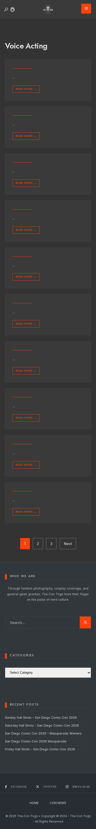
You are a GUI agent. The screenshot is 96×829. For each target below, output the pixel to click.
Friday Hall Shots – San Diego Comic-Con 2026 (40, 749)
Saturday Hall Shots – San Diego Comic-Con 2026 (42, 725)
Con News (58, 803)
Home (34, 803)
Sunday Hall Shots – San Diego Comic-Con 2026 (41, 717)
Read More (26, 89)
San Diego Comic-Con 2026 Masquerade (35, 741)
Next (68, 543)
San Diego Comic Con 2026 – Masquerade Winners (43, 733)
